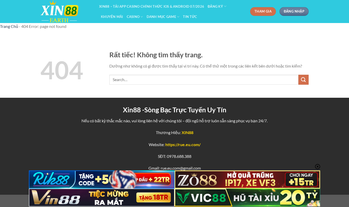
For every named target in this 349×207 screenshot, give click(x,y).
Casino (133, 17)
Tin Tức (190, 17)
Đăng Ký (215, 6)
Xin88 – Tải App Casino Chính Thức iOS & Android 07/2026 (151, 6)
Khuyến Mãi (112, 17)
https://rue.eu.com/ (183, 144)
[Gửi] (303, 80)
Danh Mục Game (161, 17)
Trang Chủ (9, 26)
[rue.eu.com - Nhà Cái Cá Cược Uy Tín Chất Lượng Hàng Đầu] (65, 11)
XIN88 (187, 132)
